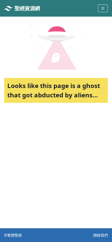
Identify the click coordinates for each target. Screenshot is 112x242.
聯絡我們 (100, 235)
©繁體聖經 (13, 235)
